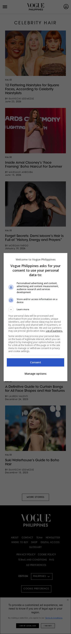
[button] (35, 309)
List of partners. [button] (54, 330)
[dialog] (36, 317)
